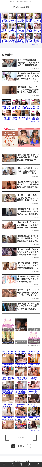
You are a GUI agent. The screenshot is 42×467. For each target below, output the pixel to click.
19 (24, 446)
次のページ (21, 438)
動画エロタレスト (37, 44)
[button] (38, 325)
